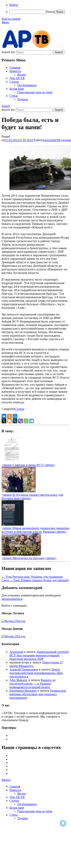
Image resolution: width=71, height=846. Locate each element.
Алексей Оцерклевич (23, 669)
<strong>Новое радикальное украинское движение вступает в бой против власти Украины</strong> (35, 529)
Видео (21, 74)
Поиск (50, 11)
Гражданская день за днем (34, 92)
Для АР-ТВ (17, 78)
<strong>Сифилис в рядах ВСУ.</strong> (28, 465)
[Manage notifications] (63, 823)
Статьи (14, 81)
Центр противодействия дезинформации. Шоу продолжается (36, 673)
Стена (13, 95)
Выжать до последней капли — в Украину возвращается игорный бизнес (32, 683)
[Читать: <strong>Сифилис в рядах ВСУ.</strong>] (11, 461)
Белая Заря (16, 88)
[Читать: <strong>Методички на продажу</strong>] (21, 554)
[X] (4, 421)
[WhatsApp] (26, 421)
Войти (13, 4)
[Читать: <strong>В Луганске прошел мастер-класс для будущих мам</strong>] (19, 491)
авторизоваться (12, 599)
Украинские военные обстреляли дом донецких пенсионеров (37, 694)
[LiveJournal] (15, 421)
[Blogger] (9, 421)
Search (6, 106)
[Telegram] (31, 421)
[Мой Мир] (15, 416)
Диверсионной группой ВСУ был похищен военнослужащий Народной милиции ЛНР (39, 655)
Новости (15, 71)
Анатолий (49, 140)
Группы (22, 99)
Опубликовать (27, 85)
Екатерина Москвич (23, 690)
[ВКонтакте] (4, 416)
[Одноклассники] (9, 416)
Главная (14, 67)
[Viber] (20, 421)
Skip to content (11, 18)
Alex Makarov (18, 680)
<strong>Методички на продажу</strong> (29, 558)
